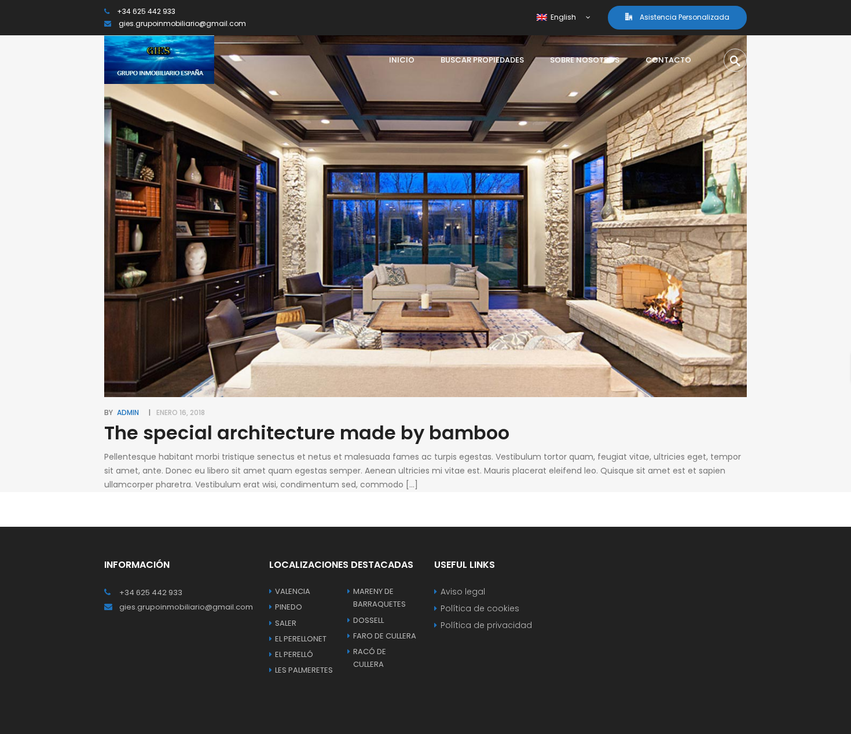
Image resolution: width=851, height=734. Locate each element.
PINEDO (288, 606)
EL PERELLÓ (294, 654)
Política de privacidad (486, 625)
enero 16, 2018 (180, 412)
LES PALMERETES (304, 670)
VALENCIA (292, 591)
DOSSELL (368, 620)
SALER (285, 623)
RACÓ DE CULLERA (369, 658)
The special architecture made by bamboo (306, 433)
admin (128, 412)
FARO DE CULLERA (384, 635)
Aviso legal (463, 591)
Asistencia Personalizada (683, 17)
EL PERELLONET (301, 638)
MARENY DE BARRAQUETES (379, 598)
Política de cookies (480, 608)
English (562, 17)
